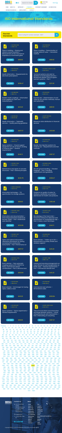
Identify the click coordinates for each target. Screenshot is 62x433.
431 (8, 376)
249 (21, 353)
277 (21, 356)
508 (36, 385)
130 (29, 338)
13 (41, 326)
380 (29, 369)
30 (36, 328)
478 (29, 382)
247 (12, 353)
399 (49, 371)
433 (16, 376)
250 (25, 353)
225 (38, 349)
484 (54, 382)
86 (51, 333)
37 (59, 328)
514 (59, 385)
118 (45, 337)
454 (46, 378)
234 (16, 351)
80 (31, 333)
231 (4, 351)
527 (51, 387)
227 (46, 349)
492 (29, 383)
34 (49, 328)
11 (35, 326)
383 (41, 369)
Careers (39, 406)
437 (33, 376)
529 (59, 387)
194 (36, 346)
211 (44, 347)
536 (29, 389)
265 (29, 355)
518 (14, 387)
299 (51, 358)
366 (29, 367)
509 (40, 385)
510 (44, 385)
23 (12, 328)
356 (46, 365)
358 (54, 365)
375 (8, 369)
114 (31, 337)
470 (54, 380)
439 (41, 376)
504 (19, 385)
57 (10, 331)
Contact (31, 10)
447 (16, 378)
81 (34, 333)
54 (58, 329)
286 (58, 356)
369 (41, 367)
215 (59, 347)
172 (14, 344)
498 (54, 383)
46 (31, 329)
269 (45, 355)
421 (24, 374)
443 (58, 376)
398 (45, 371)
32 (42, 328)
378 (21, 369)
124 (7, 338)
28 (29, 328)
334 (12, 364)
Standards (29, 7)
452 (37, 378)
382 (37, 369)
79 (27, 333)
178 (37, 344)
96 (26, 335)
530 (4, 389)
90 (6, 335)
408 (30, 373)
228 (51, 349)
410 (39, 373)
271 (54, 355)
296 (39, 358)
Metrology (20, 7)
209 (36, 347)
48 (38, 329)
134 (44, 338)
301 (59, 358)
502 (11, 385)
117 (41, 337)
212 (47, 347)
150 (47, 340)
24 (15, 328)
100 (40, 335)
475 (16, 382)
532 (12, 389)
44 (24, 329)
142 (15, 340)
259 (4, 355)
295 (35, 358)
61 (24, 331)
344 (53, 364)
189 (18, 346)
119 (48, 337)
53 (55, 329)
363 (16, 367)
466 (37, 380)
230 (59, 349)
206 (24, 347)
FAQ (38, 404)
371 (49, 367)
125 (10, 338)
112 (24, 337)
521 (26, 387)
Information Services (11, 10)
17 (53, 326)
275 (12, 356)
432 (12, 376)
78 (24, 333)
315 (55, 360)
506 (28, 385)
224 (34, 349)
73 (7, 333)
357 (50, 365)
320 (15, 362)
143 (19, 340)
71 (58, 331)
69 (52, 331)
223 (30, 349)
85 (48, 333)
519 (18, 387)
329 (51, 362)
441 (50, 376)
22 (9, 328)
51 (48, 329)
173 (17, 344)
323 (26, 362)
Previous (3, 326)
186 (6, 346)
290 (15, 358)
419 (16, 374)
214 (55, 347)
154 (4, 342)
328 (47, 362)
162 (35, 342)
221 (22, 349)
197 (48, 346)
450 (29, 378)
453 (42, 378)
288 (7, 358)
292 (23, 358)
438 (37, 376)
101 (43, 335)
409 (34, 373)
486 (3, 383)
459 (8, 380)
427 (49, 374)
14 (44, 326)
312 (43, 360)
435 (24, 376)
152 (54, 340)
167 (54, 342)
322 (22, 362)
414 (54, 373)
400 (53, 371)
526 (47, 387)
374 (4, 369)
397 (41, 371)
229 (55, 349)
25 (19, 328)
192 (29, 346)
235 (20, 351)
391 (17, 371)
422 (28, 374)
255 (45, 353)
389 (9, 371)
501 (7, 385)
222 (26, 349)
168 (58, 342)
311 (40, 360)
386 (54, 369)
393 (25, 371)
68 (48, 331)
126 (14, 338)
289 (11, 358)
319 (11, 362)
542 (53, 389)
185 (3, 346)
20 (2, 328)
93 (16, 335)
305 (16, 360)
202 (7, 347)
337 (25, 364)
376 (12, 369)
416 (4, 374)
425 (41, 374)
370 (45, 367)
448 (20, 378)
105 (59, 335)
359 (59, 365)
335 (16, 364)
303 (8, 360)
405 (17, 373)
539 (41, 389)
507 (32, 385)
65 (38, 331)
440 (45, 376)
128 (22, 338)
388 (5, 371)
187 (10, 346)
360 (4, 367)
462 (20, 380)
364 (21, 367)
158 (20, 342)
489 (16, 383)
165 (46, 342)
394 (29, 371)
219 (14, 349)
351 (24, 365)
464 (29, 380)
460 (12, 380)
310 (36, 360)
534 (20, 389)
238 (33, 351)
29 (32, 328)
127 (18, 338)
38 (3, 329)
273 (4, 356)
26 (22, 328)
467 (42, 380)
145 (27, 340)
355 (42, 365)
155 (8, 342)
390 (13, 371)
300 (55, 358)
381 (33, 369)
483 (50, 382)
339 (33, 364)
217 (7, 349)
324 (30, 362)
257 (54, 353)
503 (15, 385)
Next (33, 391)
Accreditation (52, 7)
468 (46, 380)
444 (3, 378)
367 (33, 367)
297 (43, 358)
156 (12, 342)
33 (45, 328)
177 (33, 344)
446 (12, 378)
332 (4, 364)
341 (41, 364)
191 (25, 346)
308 (28, 360)
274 (8, 356)
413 (50, 373)
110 (18, 337)
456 (55, 378)
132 (36, 338)
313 (47, 360)
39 (6, 329)
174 (21, 344)
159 (23, 342)
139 (4, 340)
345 (57, 364)
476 (20, 382)
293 (27, 358)
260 (8, 355)
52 (51, 329)
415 (58, 373)
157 (16, 342)
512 (52, 385)
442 (54, 376)
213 (51, 347)
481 (42, 382)
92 (12, 335)
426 (45, 374)
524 (38, 387)
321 (18, 362)
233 (12, 351)
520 (22, 387)
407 (26, 373)
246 (8, 353)
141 (12, 340)
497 (50, 383)
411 (42, 373)
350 (20, 365)
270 (50, 355)
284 (49, 356)
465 (33, 380)
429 (58, 374)
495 (41, 383)
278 (25, 356)
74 (10, 333)
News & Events (22, 10)
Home (7, 7)
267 (37, 355)
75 (14, 333)
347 (8, 365)
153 (58, 340)
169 (2, 344)
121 (56, 337)
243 (53, 351)
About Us (12, 7)
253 (37, 353)
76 (17, 333)
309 (32, 360)
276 (17, 356)
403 (8, 373)
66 (41, 331)
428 (53, 374)
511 (48, 385)
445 (7, 378)
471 (59, 380)
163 (38, 342)
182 (52, 344)
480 (37, 382)
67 (45, 331)
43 (20, 329)
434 (20, 376)
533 (16, 389)
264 (25, 355)
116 (38, 337)
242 (49, 351)
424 (36, 374)
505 (23, 385)
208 (32, 347)
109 (14, 337)
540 (45, 389)
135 (48, 338)
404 (13, 373)
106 (3, 337)
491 (25, 383)
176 (29, 344)
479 (33, 382)
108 (10, 337)
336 (21, 364)
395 (33, 371)
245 (4, 353)
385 (49, 369)
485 (59, 382)
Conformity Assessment (41, 7)
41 (13, 329)
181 (48, 344)
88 (58, 333)
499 (58, 383)
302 (3, 360)
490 (21, 383)
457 (59, 378)
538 (37, 389)
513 (55, 385)
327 (43, 362)
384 (45, 369)
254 (41, 353)
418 (12, 374)
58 (14, 331)
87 (55, 333)
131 (33, 338)
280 (33, 356)
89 (3, 335)
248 (17, 353)
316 (59, 360)
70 (55, 331)
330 (55, 362)
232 (8, 351)
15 (47, 326)
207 (28, 347)
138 (59, 338)
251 (29, 353)
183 (55, 344)
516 (7, 387)
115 (35, 337)
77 (21, 333)
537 (33, 389)
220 (18, 349)
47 (34, 329)
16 (50, 326)
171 (10, 344)
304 (12, 360)
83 (41, 333)
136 (51, 338)
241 (45, 351)
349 (16, 365)
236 (25, 351)
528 (55, 387)
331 (59, 362)
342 (45, 364)
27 (26, 328)
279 (29, 356)
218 (11, 349)
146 (31, 340)
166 (50, 342)
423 (32, 374)
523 (34, 387)
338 (29, 364)
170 (6, 344)
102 (47, 335)
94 (19, 335)
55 (3, 331)
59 (17, 331)
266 (33, 355)
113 (28, 337)
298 (47, 358)
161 (31, 342)
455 (50, 378)
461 (16, 380)
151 (50, 340)
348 (12, 365)
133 (40, 338)
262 (16, 355)
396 (37, 371)
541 (49, 389)
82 (37, 333)
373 (57, 367)
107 (6, 337)
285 (54, 356)
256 (50, 353)
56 (7, 331)
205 (20, 347)
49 (41, 329)
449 (25, 378)
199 (55, 346)
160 (27, 342)
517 (10, 387)
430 (4, 376)
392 (21, 371)
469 (50, 380)
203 (11, 347)
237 (29, 351)
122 (59, 337)
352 (28, 365)
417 (8, 374)
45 (27, 329)
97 (29, 335)
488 (12, 383)
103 (51, 335)
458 (3, 380)
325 (35, 362)
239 (37, 351)
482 (46, 382)
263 (21, 355)
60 (21, 331)
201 (3, 347)
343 (49, 364)
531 (8, 389)
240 (41, 351)
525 (42, 387)
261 (12, 355)
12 (38, 326)
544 (29, 391)
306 (20, 360)
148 (39, 340)
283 (45, 356)
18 (56, 326)
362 (12, 367)
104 (55, 335)
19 (59, 326)
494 (37, 383)
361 (8, 367)
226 (42, 349)
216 (3, 349)
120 (52, 337)
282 (41, 356)
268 (41, 355)
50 (45, 329)
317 (3, 362)
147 (35, 340)
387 (58, 369)
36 (56, 328)
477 (25, 382)
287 (3, 358)
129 (25, 338)
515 (3, 387)
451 (33, 378)
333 (8, 364)
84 (44, 333)
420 (20, 374)
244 (57, 351)
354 (38, 365)
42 (17, 329)
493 (33, 383)
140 (8, 340)
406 (21, 373)
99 (36, 335)
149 (43, 340)
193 (32, 346)
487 (8, 383)
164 (42, 342)
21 (5, 328)
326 (39, 362)
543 (58, 389)
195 (40, 346)
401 (57, 371)
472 (3, 382)
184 (59, 344)
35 (52, 328)
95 (23, 335)
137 (55, 338)
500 (3, 385)
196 (44, 346)
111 (21, 337)
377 (17, 369)
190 (22, 346)
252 (33, 353)
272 (57, 355)
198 (51, 346)
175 (25, 344)
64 (34, 331)
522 (30, 387)
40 (10, 329)
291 (19, 358)
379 (25, 369)
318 (7, 362)
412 (46, 373)
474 (12, 382)
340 (37, 364)
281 (37, 356)
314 (51, 360)
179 (41, 344)
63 (31, 331)
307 (24, 360)
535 (24, 389)
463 (24, 380)
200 (59, 346)
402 (4, 373)
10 (32, 326)
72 (3, 333)
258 (58, 353)
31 (39, 328)
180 (44, 344)
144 (23, 340)
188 (14, 346)
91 (9, 335)
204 (15, 347)
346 (3, 365)
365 (25, 367)
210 (40, 347)
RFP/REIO (39, 407)
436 (29, 376)
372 (53, 367)
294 (31, 358)
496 (46, 383)
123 (3, 338)
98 (33, 335)
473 (7, 382)
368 (37, 367)
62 (27, 331)
